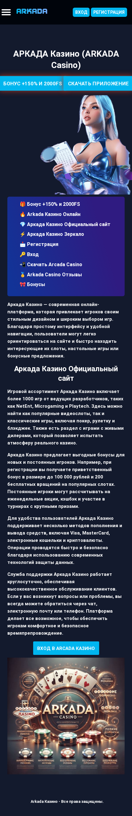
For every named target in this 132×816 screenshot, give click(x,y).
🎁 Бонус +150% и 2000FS (50, 204)
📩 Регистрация (39, 244)
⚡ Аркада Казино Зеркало (52, 234)
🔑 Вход (29, 254)
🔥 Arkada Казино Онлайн (50, 214)
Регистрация (109, 12)
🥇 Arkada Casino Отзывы (51, 275)
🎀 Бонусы (32, 284)
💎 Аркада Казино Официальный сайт (65, 224)
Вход (81, 12)
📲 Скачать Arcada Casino (51, 264)
